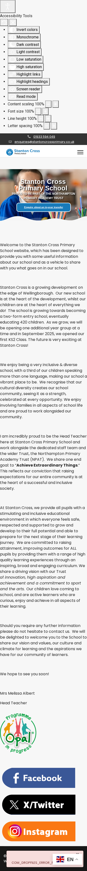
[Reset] (4, 22)
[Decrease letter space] (47, 126)
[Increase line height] (48, 118)
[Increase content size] (55, 104)
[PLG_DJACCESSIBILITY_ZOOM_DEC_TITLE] (48, 104)
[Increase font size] (45, 111)
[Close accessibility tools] (13, 22)
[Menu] (80, 152)
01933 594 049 (44, 137)
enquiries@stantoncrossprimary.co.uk (44, 142)
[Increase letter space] (54, 126)
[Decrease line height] (41, 118)
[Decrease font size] (38, 111)
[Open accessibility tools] (7, 6)
